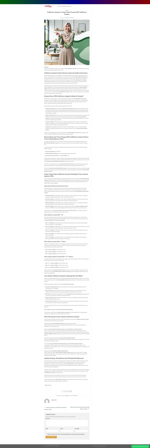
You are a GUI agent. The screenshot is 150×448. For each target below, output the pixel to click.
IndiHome (67, 10)
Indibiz (59, 6)
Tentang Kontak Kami (66, 6)
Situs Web (77, 428)
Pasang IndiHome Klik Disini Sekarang (140, 446)
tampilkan (49, 385)
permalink (75, 395)
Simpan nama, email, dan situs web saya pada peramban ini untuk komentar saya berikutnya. (66, 434)
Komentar (48, 418)
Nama (47, 428)
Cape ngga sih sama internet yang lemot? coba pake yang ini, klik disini (75, 1)
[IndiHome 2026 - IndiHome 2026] (50, 6)
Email (61, 428)
